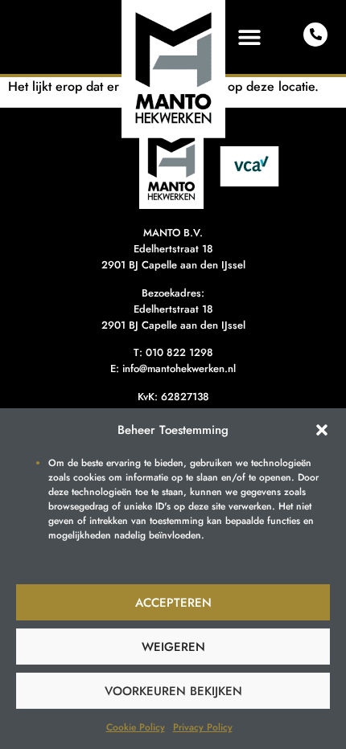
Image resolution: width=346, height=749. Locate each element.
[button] (322, 430)
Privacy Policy (203, 727)
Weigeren (173, 647)
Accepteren (173, 603)
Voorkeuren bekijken (173, 691)
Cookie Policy (135, 727)
